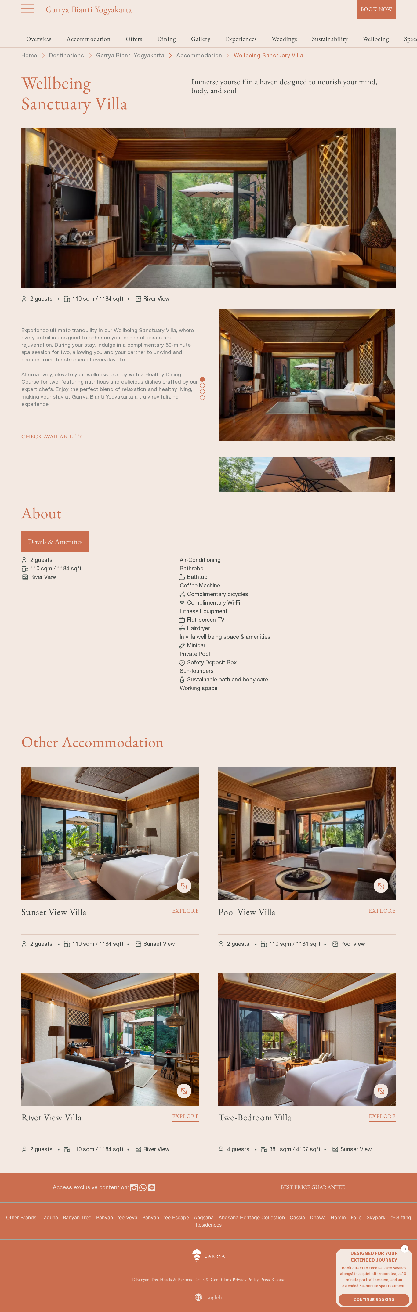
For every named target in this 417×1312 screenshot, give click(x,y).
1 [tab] (202, 379)
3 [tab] (202, 391)
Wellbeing (376, 39)
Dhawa (318, 1217)
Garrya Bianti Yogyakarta (130, 55)
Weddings (284, 39)
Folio (356, 1217)
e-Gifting (400, 1217)
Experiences (241, 39)
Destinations (66, 55)
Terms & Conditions (212, 1279)
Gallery (201, 39)
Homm (338, 1217)
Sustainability (330, 39)
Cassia (297, 1217)
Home (29, 55)
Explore (185, 910)
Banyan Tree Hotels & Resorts (164, 1279)
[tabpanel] (307, 382)
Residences (209, 1225)
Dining (166, 39)
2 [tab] (202, 385)
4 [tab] (202, 397)
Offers (134, 39)
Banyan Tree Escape (165, 1217)
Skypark (376, 1217)
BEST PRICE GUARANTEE (313, 1187)
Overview (39, 39)
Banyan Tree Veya (116, 1217)
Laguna (49, 1217)
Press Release (272, 1279)
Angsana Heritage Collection (252, 1217)
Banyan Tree (77, 1217)
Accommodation (199, 55)
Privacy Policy (246, 1279)
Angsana (204, 1217)
